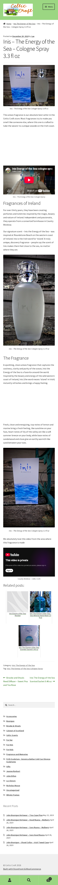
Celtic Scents (12, 735)
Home (8, 23)
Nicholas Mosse (13, 785)
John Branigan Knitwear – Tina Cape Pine (24, 815)
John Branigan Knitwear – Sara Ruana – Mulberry (27, 827)
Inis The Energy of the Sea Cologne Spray (25, 668)
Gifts (8, 766)
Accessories (11, 716)
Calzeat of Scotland (15, 730)
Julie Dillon (11, 776)
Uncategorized (12, 790)
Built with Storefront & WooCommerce (22, 868)
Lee (32, 36)
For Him (9, 745)
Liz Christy (11, 781)
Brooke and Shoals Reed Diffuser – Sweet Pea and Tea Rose (15, 681)
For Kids (9, 749)
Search (29, 880)
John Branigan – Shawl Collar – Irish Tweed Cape (27, 842)
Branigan (10, 721)
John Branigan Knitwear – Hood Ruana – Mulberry (28, 820)
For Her (9, 740)
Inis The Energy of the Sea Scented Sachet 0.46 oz (42, 679)
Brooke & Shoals (13, 726)
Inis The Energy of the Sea (24, 23)
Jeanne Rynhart (13, 771)
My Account (9, 880)
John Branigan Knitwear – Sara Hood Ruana (25, 835)
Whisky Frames (12, 795)
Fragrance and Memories (17, 754)
